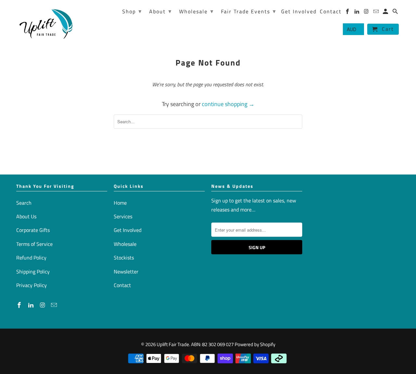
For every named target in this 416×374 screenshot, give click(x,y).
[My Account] (386, 12)
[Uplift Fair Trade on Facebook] (19, 305)
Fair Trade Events (248, 11)
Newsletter (126, 271)
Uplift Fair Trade (173, 344)
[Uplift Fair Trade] (46, 23)
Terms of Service (34, 244)
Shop (132, 11)
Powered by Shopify (255, 344)
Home (120, 203)
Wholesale (125, 244)
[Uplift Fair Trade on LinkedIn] (31, 305)
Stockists (124, 257)
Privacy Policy (31, 285)
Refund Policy (31, 257)
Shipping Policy (33, 271)
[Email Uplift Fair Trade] (54, 305)
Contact (122, 285)
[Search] (396, 12)
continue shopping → (228, 104)
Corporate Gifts (33, 230)
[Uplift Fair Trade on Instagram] (43, 305)
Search (24, 203)
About (160, 11)
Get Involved (127, 230)
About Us (26, 216)
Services (123, 216)
